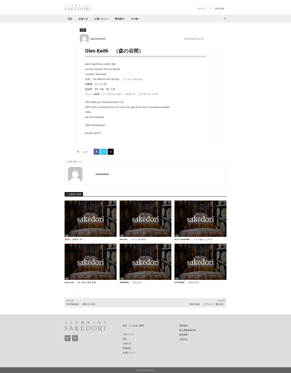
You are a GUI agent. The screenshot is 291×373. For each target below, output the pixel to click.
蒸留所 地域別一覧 (73, 239)
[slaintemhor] (85, 38)
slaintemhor (98, 38)
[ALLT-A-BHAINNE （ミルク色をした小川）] (200, 219)
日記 (83, 29)
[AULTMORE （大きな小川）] (200, 262)
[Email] (111, 152)
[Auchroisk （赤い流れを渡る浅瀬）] (91, 262)
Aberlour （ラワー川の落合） (133, 239)
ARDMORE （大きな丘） (131, 282)
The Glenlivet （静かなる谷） (81, 304)
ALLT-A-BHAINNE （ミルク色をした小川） (193, 239)
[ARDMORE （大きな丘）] (146, 262)
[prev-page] (66, 289)
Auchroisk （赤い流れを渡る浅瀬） (81, 282)
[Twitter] (104, 152)
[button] (224, 18)
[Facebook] (97, 152)
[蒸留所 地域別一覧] (91, 219)
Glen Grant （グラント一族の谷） (207, 304)
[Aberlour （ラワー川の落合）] (146, 219)
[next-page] (71, 289)
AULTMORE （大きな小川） (187, 282)
